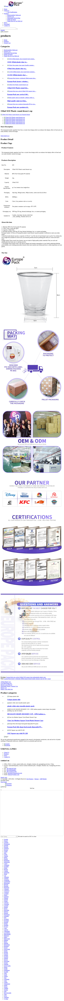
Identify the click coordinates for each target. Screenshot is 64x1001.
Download (7, 24)
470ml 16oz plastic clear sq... (17, 68)
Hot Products (29, 779)
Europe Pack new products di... (18, 107)
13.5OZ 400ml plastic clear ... (17, 75)
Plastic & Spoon (11, 19)
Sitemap (36, 779)
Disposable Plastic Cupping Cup (9, 686)
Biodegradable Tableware (14, 15)
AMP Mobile (43, 779)
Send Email (4, 782)
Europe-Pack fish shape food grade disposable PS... (24, 727)
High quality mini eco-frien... (17, 101)
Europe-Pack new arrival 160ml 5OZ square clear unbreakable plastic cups (26, 677)
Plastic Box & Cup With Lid (14, 21)
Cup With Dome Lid (6, 683)
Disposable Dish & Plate (13, 18)
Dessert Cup (10, 16)
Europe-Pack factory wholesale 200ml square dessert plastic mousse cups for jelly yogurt (27, 678)
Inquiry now (4, 777)
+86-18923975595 (11, 768)
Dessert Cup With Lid (6, 684)
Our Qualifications (12, 12)
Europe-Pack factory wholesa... (18, 81)
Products (6, 13)
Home (5, 9)
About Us (6, 10)
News (5, 22)
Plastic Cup (4, 687)
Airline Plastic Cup (6, 681)
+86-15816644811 (11, 770)
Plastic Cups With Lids (7, 689)
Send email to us (5, 135)
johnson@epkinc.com (13, 774)
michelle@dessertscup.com (15, 773)
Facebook (9, 783)
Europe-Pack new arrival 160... (18, 94)
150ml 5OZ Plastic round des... (17, 88)
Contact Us (7, 25)
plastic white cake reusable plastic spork (20, 706)
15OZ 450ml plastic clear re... (17, 62)
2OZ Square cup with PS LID (17, 733)
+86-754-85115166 (11, 771)
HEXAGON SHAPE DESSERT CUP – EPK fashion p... (26, 714)
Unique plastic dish (13, 699)
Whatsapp (9, 785)
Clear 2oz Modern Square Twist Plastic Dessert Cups (25, 720)
